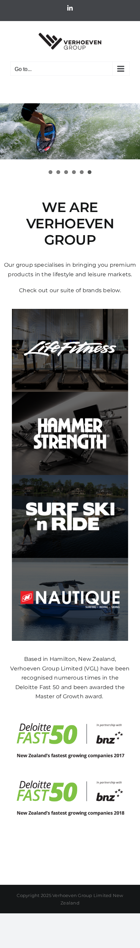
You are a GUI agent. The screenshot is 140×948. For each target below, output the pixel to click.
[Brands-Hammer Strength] (70, 394)
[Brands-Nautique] (70, 560)
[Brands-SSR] (70, 477)
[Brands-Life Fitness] (70, 311)
